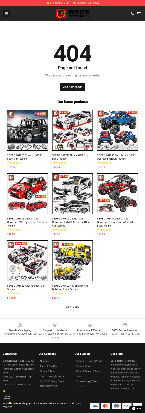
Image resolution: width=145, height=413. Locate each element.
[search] (133, 13)
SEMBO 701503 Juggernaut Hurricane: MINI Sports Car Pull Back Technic (27, 222)
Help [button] (139, 408)
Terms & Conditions (49, 366)
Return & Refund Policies (88, 371)
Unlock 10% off (7, 397)
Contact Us (81, 376)
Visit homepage (72, 87)
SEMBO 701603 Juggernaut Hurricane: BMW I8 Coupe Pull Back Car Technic (71, 222)
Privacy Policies (48, 371)
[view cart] (139, 13)
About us (44, 361)
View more (72, 307)
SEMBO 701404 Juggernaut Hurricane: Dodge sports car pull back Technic (115, 222)
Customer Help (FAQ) (86, 381)
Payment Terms (83, 366)
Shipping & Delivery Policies (89, 361)
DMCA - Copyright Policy (52, 376)
